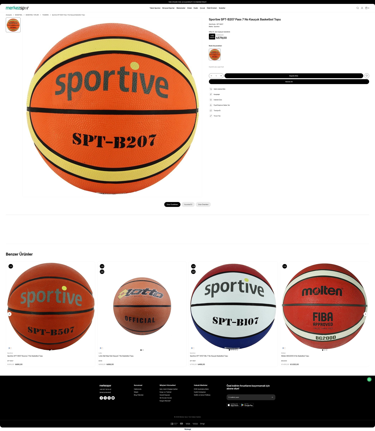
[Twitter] (105, 398)
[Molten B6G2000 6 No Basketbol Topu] (324, 306)
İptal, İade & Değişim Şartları (169, 389)
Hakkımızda (137, 389)
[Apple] (233, 405)
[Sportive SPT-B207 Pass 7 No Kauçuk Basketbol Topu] (215, 54)
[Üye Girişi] (362, 8)
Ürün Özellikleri (172, 204)
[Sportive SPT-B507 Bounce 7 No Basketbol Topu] (50, 306)
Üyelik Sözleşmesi (200, 392)
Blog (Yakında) (138, 395)
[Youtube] (113, 398)
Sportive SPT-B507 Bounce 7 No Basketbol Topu (25, 356)
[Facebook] (101, 398)
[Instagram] (109, 398)
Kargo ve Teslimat (165, 392)
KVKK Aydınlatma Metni (201, 389)
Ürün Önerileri (203, 204)
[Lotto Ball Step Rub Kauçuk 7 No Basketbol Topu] (142, 306)
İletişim (136, 392)
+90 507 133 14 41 (105, 389)
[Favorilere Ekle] (366, 75)
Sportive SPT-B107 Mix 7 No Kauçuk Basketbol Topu (209, 356)
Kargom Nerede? (165, 401)
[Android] (247, 405)
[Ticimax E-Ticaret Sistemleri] (187, 429)
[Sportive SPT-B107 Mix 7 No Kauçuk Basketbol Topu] (233, 306)
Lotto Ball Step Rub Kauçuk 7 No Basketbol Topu (116, 356)
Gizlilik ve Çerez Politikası (202, 395)
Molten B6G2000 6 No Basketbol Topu (295, 356)
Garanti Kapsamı (165, 395)
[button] (49, 350)
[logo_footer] (107, 385)
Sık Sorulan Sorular (166, 398)
